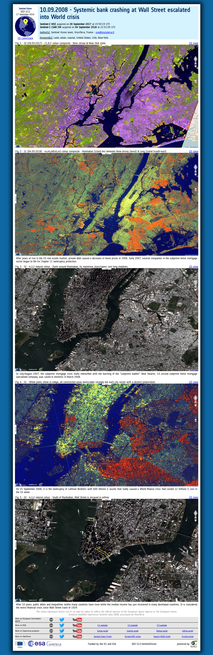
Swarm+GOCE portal (162, 636)
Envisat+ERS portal (133, 636)
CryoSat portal (187, 636)
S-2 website (133, 625)
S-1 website (103, 625)
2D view (193, 43)
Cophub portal (132, 631)
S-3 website (162, 625)
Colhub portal (187, 631)
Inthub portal (161, 631)
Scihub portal (102, 631)
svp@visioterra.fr (105, 32)
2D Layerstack (25, 38)
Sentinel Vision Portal (102, 636)
